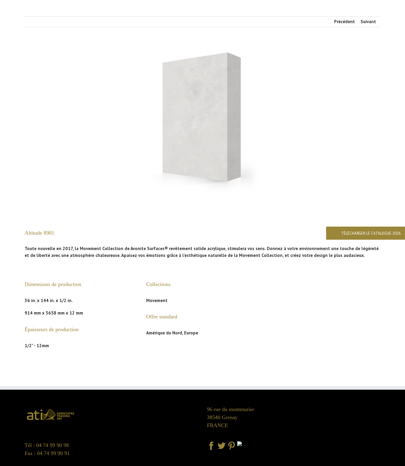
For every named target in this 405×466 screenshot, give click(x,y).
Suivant (368, 21)
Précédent (344, 21)
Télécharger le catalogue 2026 (371, 233)
